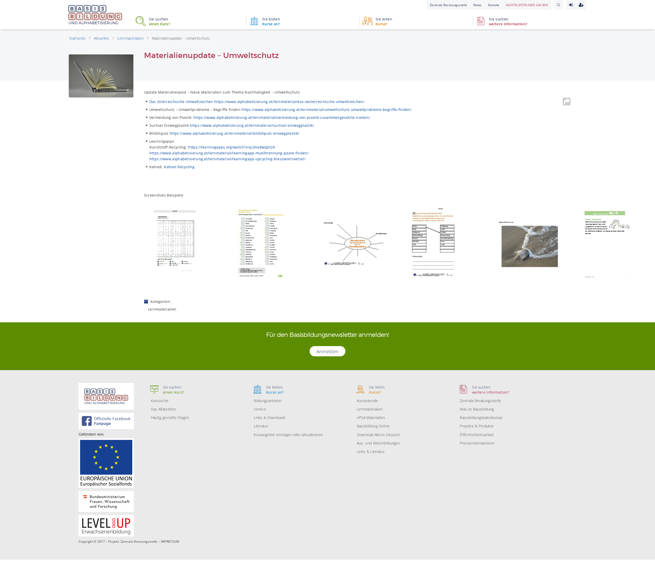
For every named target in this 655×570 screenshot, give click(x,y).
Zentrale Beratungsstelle (448, 5)
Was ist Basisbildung (477, 409)
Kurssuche (160, 400)
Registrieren (581, 5)
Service (260, 409)
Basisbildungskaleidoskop (481, 417)
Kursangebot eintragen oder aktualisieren (288, 434)
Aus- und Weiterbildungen (378, 443)
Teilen (566, 101)
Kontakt (493, 5)
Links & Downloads (270, 417)
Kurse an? (271, 21)
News (477, 5)
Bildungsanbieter (268, 400)
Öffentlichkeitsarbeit (477, 434)
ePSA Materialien (371, 417)
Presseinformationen (477, 443)
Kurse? (384, 21)
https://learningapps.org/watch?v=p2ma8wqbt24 (231, 147)
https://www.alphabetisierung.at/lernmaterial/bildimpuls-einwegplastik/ (234, 133)
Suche (558, 5)
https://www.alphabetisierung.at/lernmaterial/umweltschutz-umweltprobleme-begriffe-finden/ (326, 109)
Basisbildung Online (373, 426)
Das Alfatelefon (163, 409)
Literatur (261, 426)
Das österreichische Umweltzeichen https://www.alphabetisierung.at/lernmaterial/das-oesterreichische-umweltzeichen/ (256, 101)
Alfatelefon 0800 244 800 (527, 5)
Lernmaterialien (370, 409)
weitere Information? (508, 21)
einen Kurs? (159, 21)
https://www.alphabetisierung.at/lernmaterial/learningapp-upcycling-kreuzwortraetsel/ (227, 158)
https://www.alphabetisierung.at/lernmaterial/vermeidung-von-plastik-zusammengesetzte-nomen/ (281, 117)
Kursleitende (367, 400)
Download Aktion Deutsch (378, 434)
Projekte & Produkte (477, 426)
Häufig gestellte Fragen (170, 417)
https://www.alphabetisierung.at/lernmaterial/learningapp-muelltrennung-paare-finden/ (229, 153)
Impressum (170, 542)
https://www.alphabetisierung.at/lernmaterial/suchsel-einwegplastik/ (252, 125)
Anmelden (571, 5)
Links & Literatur (371, 451)
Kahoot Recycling (179, 166)
